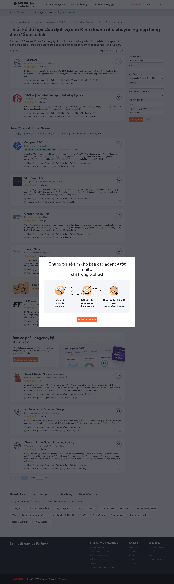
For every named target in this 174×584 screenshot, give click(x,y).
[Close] (132, 260)
